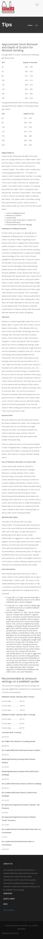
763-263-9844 (8, 910)
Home (30, 25)
